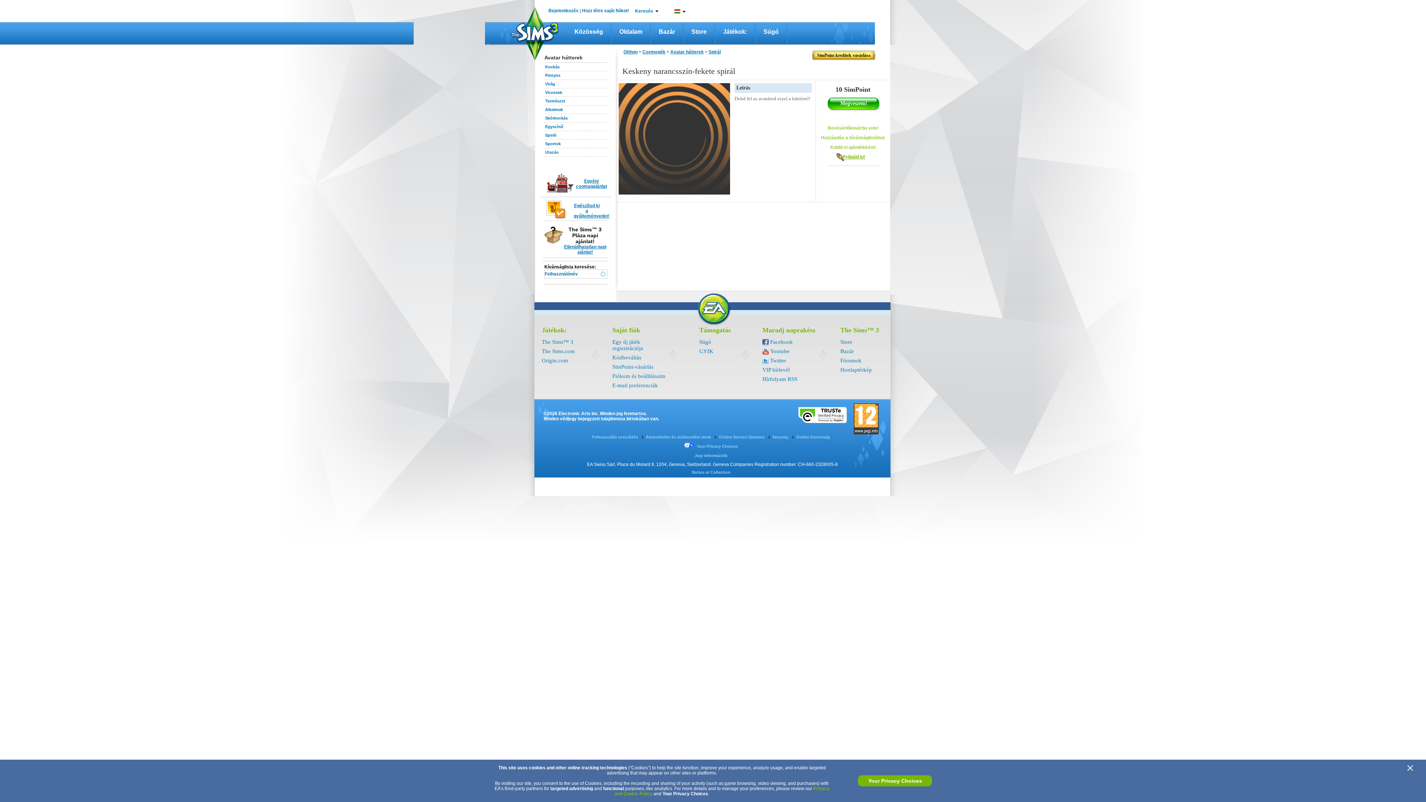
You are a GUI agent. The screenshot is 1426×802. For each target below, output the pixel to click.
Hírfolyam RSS (779, 379)
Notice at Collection (711, 472)
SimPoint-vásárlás (633, 367)
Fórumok (851, 360)
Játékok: (735, 32)
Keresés (644, 11)
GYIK (706, 351)
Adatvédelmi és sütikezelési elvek (679, 437)
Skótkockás (556, 118)
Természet (555, 101)
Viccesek (553, 92)
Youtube (779, 351)
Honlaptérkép (856, 370)
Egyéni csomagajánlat (591, 184)
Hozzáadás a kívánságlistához (853, 137)
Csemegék (653, 52)
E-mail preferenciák (635, 385)
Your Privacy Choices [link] (717, 446)
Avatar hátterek (687, 52)
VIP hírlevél (776, 370)
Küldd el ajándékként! (853, 147)
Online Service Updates (742, 437)
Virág (550, 84)
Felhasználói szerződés (615, 437)
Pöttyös (552, 75)
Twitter (778, 360)
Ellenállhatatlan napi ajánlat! (585, 249)
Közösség (588, 32)
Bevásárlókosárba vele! (853, 128)
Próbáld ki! (854, 157)
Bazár (667, 32)
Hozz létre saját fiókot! (605, 10)
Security (780, 437)
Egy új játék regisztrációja (627, 345)
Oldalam (630, 32)
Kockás (552, 67)
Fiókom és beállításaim (638, 376)
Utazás (552, 152)
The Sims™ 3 (557, 342)
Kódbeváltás (626, 358)
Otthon (631, 52)
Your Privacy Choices (895, 781)
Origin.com (555, 360)
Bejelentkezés (563, 10)
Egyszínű (554, 126)
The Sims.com (558, 351)
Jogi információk (710, 455)
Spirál (550, 135)
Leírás (743, 88)
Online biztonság (813, 437)
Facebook (781, 342)
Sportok (553, 143)
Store (699, 32)
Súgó (771, 32)
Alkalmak (554, 109)
